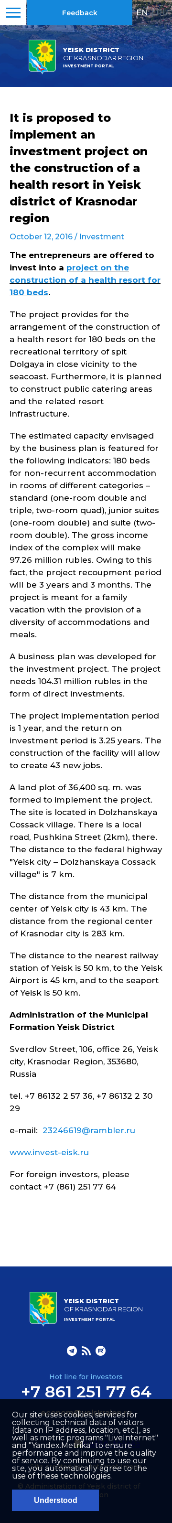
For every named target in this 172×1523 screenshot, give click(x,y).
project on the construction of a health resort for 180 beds (85, 280)
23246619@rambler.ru (89, 1130)
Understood (55, 1500)
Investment (101, 236)
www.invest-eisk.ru (49, 1152)
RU (162, 12)
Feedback (79, 13)
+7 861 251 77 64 (86, 1392)
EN (142, 12)
